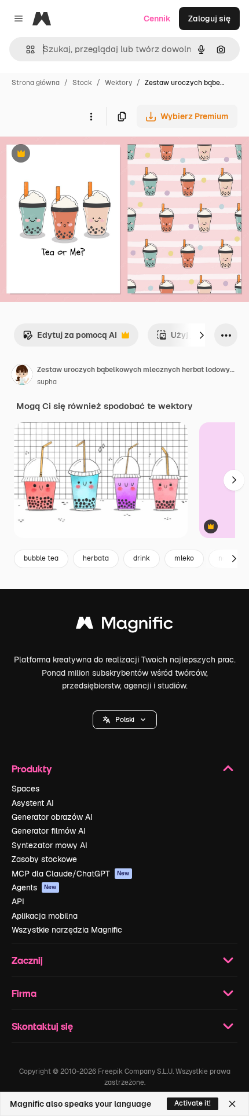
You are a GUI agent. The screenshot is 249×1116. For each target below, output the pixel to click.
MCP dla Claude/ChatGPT (71, 873)
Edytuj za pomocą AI (70, 338)
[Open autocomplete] (26, 49)
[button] (125, 719)
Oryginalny (80, 154)
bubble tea (41, 558)
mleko (184, 558)
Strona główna (36, 82)
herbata (96, 558)
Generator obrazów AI (52, 817)
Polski (124, 719)
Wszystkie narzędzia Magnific (67, 930)
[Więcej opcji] (90, 116)
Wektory (118, 82)
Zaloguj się (209, 18)
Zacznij (27, 960)
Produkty (32, 769)
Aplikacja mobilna (45, 916)
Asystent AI (33, 803)
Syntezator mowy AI (49, 845)
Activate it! (192, 1103)
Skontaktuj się (42, 1026)
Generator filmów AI (49, 831)
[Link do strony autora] (22, 376)
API (18, 901)
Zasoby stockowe (44, 859)
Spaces (25, 788)
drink (141, 558)
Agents (34, 887)
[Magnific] (124, 626)
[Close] (232, 1104)
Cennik (157, 18)
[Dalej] (201, 335)
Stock (82, 82)
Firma (24, 993)
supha (47, 381)
